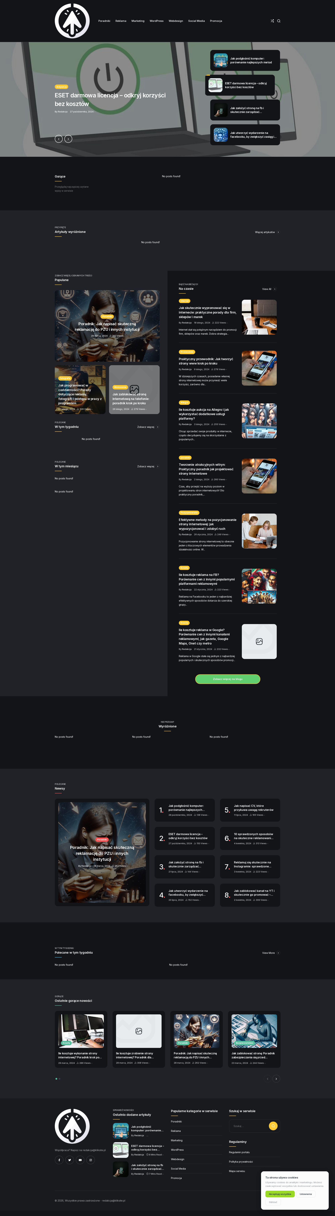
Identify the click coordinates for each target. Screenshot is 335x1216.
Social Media (178, 1168)
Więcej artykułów (265, 232)
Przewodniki (187, 352)
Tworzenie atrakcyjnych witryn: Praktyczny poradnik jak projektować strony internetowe (206, 469)
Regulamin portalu (239, 1152)
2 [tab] (59, 1079)
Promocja (176, 1178)
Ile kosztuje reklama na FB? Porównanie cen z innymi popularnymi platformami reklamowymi (207, 579)
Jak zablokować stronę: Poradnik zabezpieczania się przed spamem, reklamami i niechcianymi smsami (253, 1055)
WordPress (177, 1149)
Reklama (176, 1130)
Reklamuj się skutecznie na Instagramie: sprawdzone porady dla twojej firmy (252, 864)
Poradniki (183, 1043)
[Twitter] (69, 1160)
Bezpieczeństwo (244, 1043)
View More (269, 952)
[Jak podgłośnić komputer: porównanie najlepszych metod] (121, 1131)
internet (185, 301)
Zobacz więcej (146, 426)
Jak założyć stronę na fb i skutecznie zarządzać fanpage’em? (186, 864)
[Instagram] (90, 1160)
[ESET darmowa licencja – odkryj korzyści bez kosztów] (167, 99)
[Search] (279, 21)
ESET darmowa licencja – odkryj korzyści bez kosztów (188, 836)
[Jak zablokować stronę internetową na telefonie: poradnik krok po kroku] (134, 389)
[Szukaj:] (254, 1126)
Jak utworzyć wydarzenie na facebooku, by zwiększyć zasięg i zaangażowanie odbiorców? (188, 893)
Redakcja (187, 322)
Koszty (184, 567)
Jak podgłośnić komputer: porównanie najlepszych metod (186, 808)
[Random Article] (272, 21)
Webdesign (177, 1159)
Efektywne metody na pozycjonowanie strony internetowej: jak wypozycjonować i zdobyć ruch (207, 524)
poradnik (185, 457)
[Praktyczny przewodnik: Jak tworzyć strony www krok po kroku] (259, 368)
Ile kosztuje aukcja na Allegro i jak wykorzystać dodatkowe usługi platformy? (204, 414)
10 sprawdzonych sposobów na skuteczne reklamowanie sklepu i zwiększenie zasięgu (253, 836)
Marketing (177, 1140)
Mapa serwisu (237, 1171)
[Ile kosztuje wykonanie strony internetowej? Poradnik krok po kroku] (81, 1031)
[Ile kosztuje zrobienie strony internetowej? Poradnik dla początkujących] (139, 1031)
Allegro (184, 402)
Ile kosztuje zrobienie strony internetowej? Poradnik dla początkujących (134, 1055)
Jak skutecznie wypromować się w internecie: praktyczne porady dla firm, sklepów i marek (208, 312)
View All (267, 289)
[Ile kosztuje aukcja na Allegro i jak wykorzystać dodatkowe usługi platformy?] (259, 420)
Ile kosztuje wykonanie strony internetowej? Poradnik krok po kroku (78, 1055)
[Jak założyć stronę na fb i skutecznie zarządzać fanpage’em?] (121, 1169)
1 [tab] (56, 1079)
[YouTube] (80, 1160)
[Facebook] (59, 1160)
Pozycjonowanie (189, 512)
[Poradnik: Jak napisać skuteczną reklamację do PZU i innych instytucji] (107, 326)
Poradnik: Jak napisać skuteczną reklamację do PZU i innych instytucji (195, 1055)
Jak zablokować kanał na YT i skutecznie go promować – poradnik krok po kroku (254, 893)
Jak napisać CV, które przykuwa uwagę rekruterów (253, 808)
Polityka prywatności (241, 1161)
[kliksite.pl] (72, 20)
